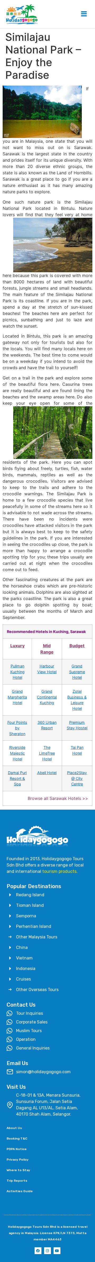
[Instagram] (47, 1250)
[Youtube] (57, 1250)
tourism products (59, 871)
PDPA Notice (17, 1149)
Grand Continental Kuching (47, 697)
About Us (14, 1128)
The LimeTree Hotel (47, 753)
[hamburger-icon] (84, 14)
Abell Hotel (46, 772)
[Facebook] (38, 1250)
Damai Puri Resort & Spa (17, 778)
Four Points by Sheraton (17, 728)
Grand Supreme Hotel (77, 672)
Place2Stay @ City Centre (77, 778)
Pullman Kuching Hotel (17, 672)
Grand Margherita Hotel (17, 697)
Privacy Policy (17, 1159)
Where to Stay (18, 1170)
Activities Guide (20, 1191)
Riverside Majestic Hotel (17, 753)
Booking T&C (17, 1138)
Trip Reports (17, 1180)
